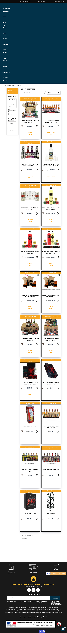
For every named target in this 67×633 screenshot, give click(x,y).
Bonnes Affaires (5, 79)
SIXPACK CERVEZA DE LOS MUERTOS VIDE (51, 427)
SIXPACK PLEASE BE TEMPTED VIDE (30, 470)
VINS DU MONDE (5, 36)
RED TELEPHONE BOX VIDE (30, 426)
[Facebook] (29, 590)
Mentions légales (11, 601)
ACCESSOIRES (6, 72)
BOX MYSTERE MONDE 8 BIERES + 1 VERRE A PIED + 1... (51, 296)
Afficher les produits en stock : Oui (12, 103)
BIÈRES (4, 17)
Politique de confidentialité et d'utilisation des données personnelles (56, 603)
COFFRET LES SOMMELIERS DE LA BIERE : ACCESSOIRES (30, 383)
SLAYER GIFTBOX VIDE (30, 513)
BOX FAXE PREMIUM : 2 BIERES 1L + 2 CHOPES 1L (30, 208)
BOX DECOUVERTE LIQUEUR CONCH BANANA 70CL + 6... (51, 165)
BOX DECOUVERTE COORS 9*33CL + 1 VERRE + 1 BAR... (51, 121)
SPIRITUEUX (6, 44)
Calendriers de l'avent (6, 10)
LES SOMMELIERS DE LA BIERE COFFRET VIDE (51, 383)
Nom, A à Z (54, 92)
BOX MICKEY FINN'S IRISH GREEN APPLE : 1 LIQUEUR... (51, 208)
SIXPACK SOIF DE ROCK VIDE (51, 470)
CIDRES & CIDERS (5, 25)
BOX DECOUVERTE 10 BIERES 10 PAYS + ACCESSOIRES (30, 121)
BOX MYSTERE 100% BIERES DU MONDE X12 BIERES (30, 296)
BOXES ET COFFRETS (5, 59)
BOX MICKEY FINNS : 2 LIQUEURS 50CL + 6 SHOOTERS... (51, 252)
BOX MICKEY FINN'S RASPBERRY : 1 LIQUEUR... (30, 252)
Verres (5, 66)
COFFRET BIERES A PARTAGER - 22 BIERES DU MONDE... (51, 339)
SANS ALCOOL (5, 51)
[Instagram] (33, 590)
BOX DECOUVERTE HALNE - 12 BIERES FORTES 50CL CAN (30, 165)
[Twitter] (38, 590)
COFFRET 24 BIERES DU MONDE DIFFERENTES (30, 339)
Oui (11, 114)
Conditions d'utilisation (26, 601)
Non (12, 123)
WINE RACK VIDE (51, 513)
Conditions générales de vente (41, 602)
